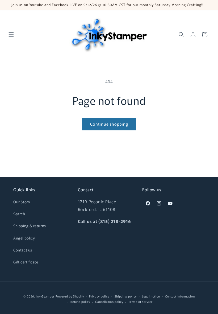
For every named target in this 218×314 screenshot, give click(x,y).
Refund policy (80, 301)
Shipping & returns (29, 225)
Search (19, 213)
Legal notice (151, 296)
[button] (11, 34)
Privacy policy (99, 296)
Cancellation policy (109, 301)
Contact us (22, 250)
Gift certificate (25, 262)
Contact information (180, 296)
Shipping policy (126, 296)
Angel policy (24, 238)
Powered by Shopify (70, 296)
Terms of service (140, 301)
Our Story (21, 201)
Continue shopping (109, 124)
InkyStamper (45, 296)
